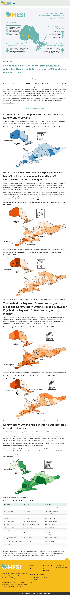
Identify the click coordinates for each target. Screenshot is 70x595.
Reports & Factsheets (46, 569)
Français (35, 79)
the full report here (23, 497)
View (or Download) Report (35, 108)
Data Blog (33, 569)
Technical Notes (48, 565)
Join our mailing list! (37, 574)
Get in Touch (61, 565)
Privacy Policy (47, 593)
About (32, 565)
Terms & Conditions (37, 593)
